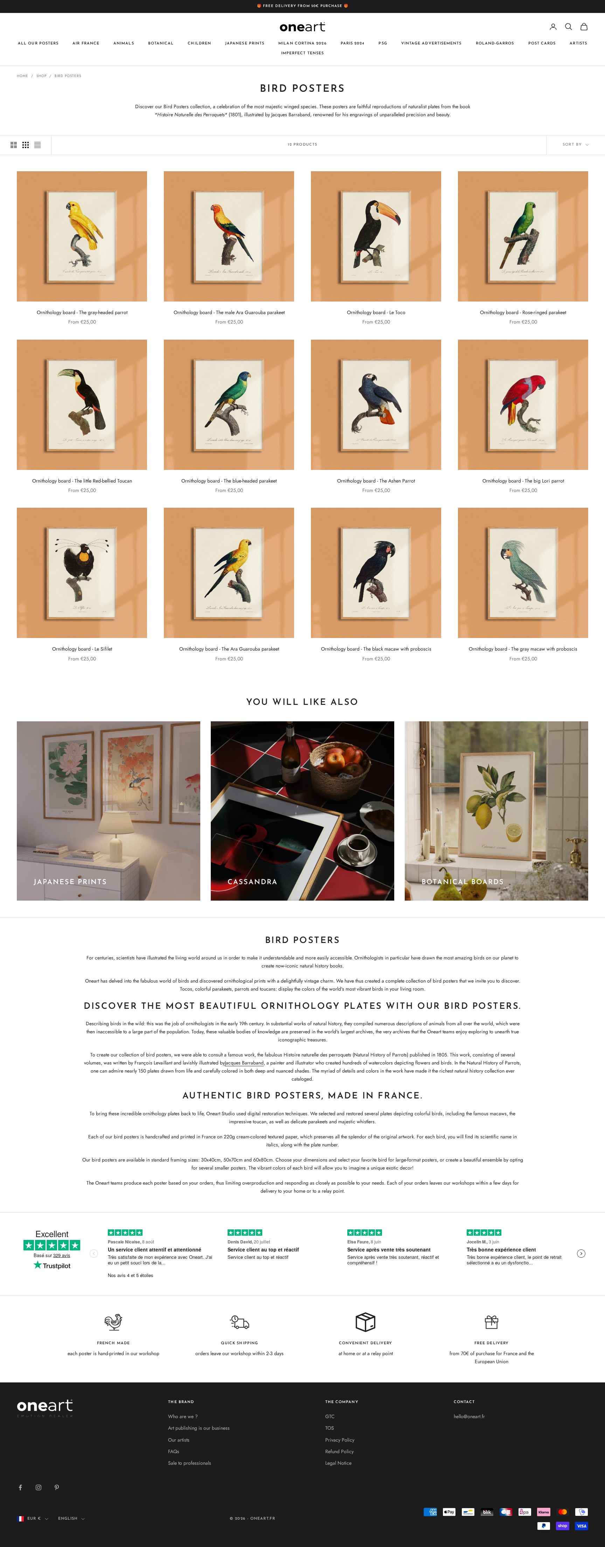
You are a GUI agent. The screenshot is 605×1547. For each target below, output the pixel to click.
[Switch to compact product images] (37, 145)
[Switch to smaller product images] (25, 145)
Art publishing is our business (199, 1427)
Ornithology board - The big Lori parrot (523, 480)
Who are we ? (183, 1416)
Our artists (178, 1439)
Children (199, 43)
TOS (329, 1427)
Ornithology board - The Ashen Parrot (376, 480)
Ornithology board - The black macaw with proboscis (376, 648)
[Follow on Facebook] (20, 1487)
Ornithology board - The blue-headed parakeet (229, 480)
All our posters (38, 43)
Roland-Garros (495, 43)
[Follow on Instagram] (38, 1487)
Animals (123, 43)
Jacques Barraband (244, 1062)
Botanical (161, 43)
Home (22, 75)
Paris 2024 (353, 43)
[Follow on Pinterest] (56, 1487)
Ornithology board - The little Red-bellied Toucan (82, 480)
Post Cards (542, 43)
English (68, 1519)
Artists (578, 43)
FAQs (173, 1451)
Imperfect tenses (302, 53)
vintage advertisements (431, 43)
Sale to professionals (189, 1462)
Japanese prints (244, 43)
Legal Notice (338, 1462)
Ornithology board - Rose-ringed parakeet (523, 312)
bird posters (68, 75)
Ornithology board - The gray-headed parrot (82, 312)
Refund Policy (339, 1451)
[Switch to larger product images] (14, 145)
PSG (382, 43)
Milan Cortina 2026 (302, 43)
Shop (41, 75)
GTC (330, 1416)
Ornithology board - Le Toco (376, 312)
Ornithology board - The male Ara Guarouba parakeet (229, 312)
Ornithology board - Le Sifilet (82, 648)
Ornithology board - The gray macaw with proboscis (523, 648)
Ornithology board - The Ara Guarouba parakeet (229, 648)
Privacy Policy (339, 1439)
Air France (85, 43)
